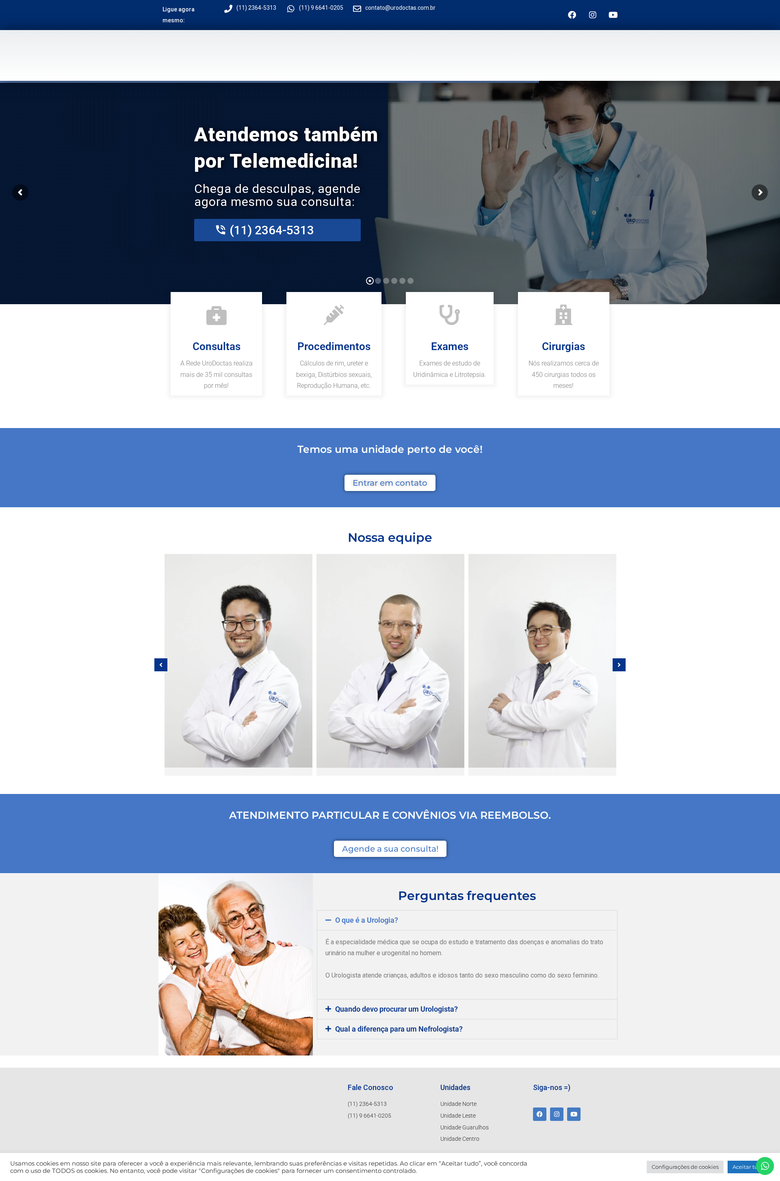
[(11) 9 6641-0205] (291, 9)
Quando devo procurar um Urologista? (396, 1009)
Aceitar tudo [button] (748, 1167)
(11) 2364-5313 (256, 7)
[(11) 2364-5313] (228, 9)
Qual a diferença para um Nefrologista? (399, 1029)
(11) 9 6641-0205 (321, 7)
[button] (160, 664)
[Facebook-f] (572, 15)
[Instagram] (593, 15)
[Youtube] (613, 15)
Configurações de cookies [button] (685, 1167)
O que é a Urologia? (366, 920)
